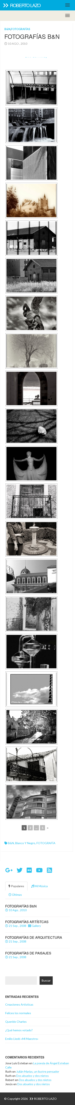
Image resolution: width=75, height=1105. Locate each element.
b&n (11, 843)
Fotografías (20, 29)
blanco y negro (25, 843)
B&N (7, 29)
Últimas (16, 894)
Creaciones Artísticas (19, 1004)
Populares (17, 886)
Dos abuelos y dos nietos (32, 1075)
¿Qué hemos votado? (19, 1030)
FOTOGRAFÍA (45, 843)
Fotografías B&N (32, 36)
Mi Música (41, 886)
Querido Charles (16, 1021)
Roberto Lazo (24, 5)
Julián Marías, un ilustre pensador (37, 1071)
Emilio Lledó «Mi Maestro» (21, 1038)
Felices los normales (18, 1013)
